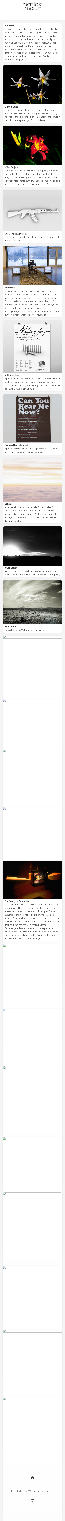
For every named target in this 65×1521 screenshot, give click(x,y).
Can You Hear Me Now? (16, 445)
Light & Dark (11, 106)
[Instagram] (32, 1500)
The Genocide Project (16, 233)
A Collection (11, 567)
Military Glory (12, 375)
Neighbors (10, 287)
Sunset (8, 503)
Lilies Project (11, 167)
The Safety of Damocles (17, 901)
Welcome (9, 25)
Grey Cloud (10, 626)
